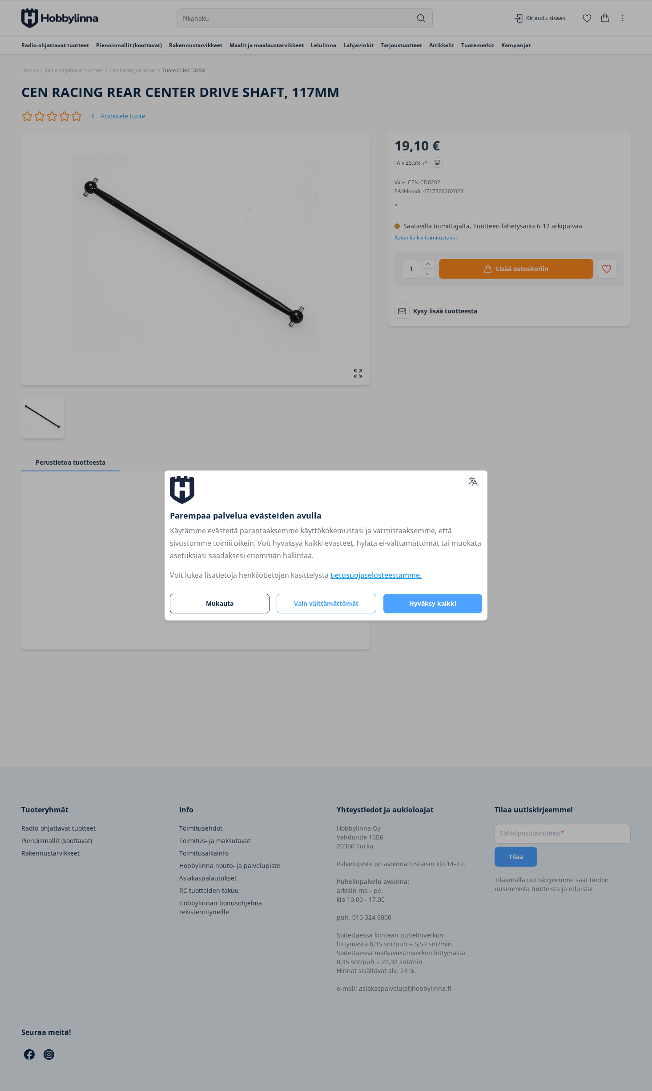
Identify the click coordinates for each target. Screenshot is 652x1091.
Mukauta (219, 603)
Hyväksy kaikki (432, 603)
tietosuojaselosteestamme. (376, 575)
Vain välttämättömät (326, 603)
